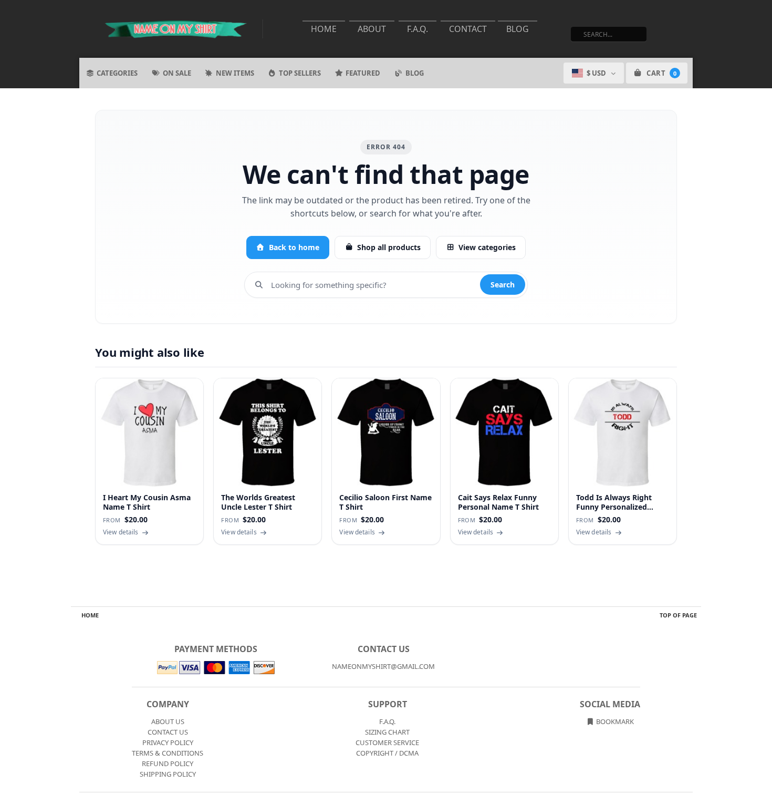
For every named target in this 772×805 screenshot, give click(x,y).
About (372, 29)
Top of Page (678, 615)
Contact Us (168, 732)
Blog (517, 29)
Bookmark (614, 721)
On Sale (177, 73)
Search (503, 285)
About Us (167, 721)
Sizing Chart (387, 732)
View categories (487, 247)
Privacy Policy (167, 742)
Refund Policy (167, 763)
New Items (235, 73)
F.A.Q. (417, 29)
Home (324, 29)
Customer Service (387, 742)
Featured (363, 73)
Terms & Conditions (167, 753)
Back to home (294, 247)
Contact (468, 29)
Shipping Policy (168, 774)
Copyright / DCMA (387, 753)
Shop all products (389, 247)
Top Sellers (300, 73)
